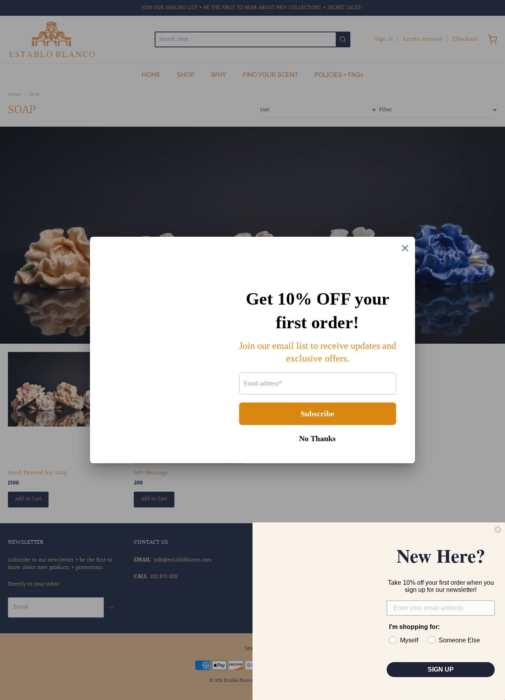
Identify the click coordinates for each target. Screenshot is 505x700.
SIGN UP (441, 669)
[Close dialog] (498, 529)
